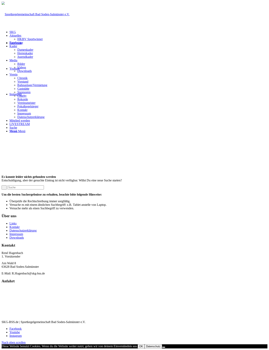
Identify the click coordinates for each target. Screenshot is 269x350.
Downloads (16, 237)
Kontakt (14, 227)
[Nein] (163, 347)
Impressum (16, 234)
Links (13, 223)
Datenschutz (153, 346)
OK (141, 346)
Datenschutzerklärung (23, 230)
